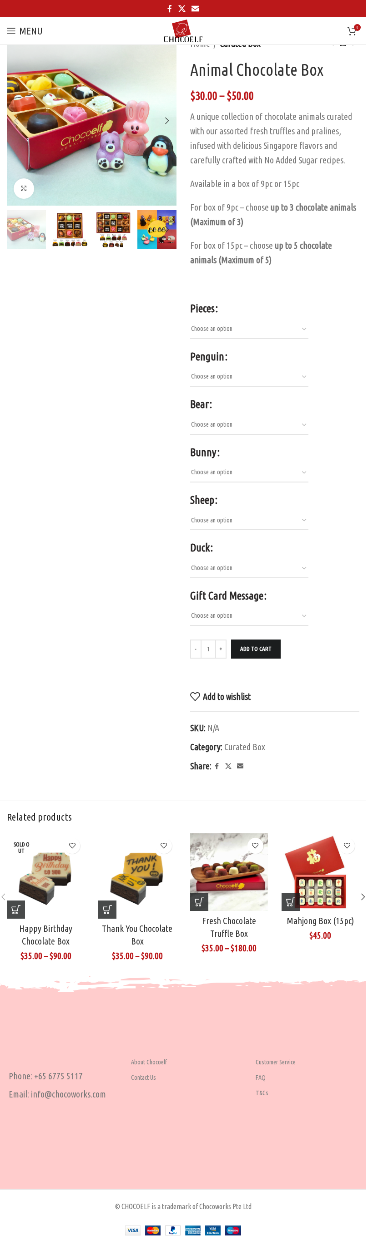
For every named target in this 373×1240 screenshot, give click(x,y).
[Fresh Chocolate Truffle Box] (229, 872)
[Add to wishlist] (72, 846)
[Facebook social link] (169, 8)
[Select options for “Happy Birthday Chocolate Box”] (16, 909)
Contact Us (143, 1077)
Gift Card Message (226, 596)
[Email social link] (195, 8)
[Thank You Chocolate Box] (137, 876)
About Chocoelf (149, 1062)
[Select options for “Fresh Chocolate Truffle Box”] (199, 902)
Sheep (202, 500)
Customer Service (276, 1062)
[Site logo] (183, 30)
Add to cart (256, 648)
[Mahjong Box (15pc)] (320, 872)
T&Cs (262, 1093)
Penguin (207, 356)
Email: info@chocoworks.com (57, 1094)
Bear (199, 404)
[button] (16, 121)
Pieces (202, 308)
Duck (200, 547)
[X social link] (181, 8)
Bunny (203, 452)
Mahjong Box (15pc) (320, 920)
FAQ (261, 1077)
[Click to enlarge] (24, 188)
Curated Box (244, 747)
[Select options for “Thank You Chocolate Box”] (107, 909)
